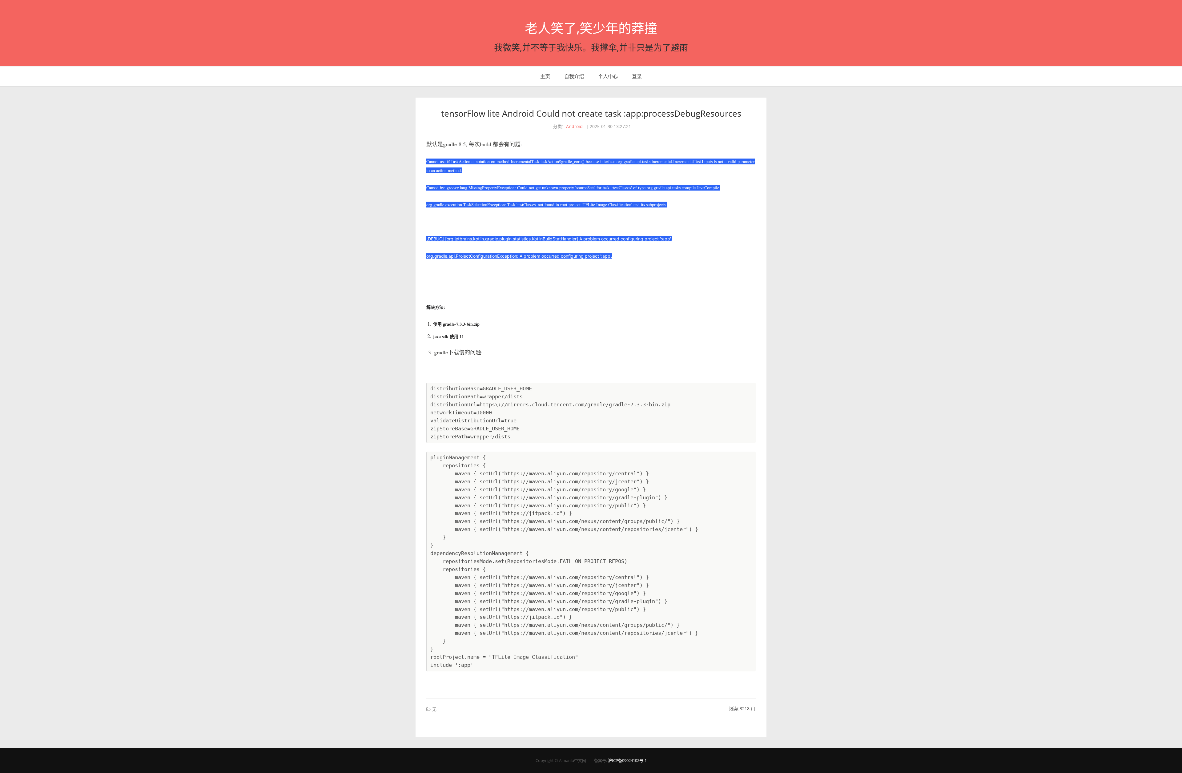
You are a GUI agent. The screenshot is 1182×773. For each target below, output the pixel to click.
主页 (545, 76)
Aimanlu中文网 (572, 760)
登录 (637, 76)
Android (574, 126)
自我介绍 (574, 76)
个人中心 (608, 76)
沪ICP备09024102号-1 (627, 760)
